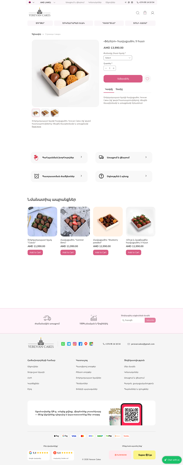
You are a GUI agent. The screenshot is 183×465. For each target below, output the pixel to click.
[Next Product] (153, 221)
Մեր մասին (129, 366)
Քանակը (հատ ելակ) (115, 53)
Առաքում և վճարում (134, 378)
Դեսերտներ (82, 383)
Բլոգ (29, 389)
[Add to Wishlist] (147, 78)
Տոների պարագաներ (86, 389)
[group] (91, 231)
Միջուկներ (32, 366)
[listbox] (47, 2)
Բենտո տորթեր (83, 372)
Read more (36, 126)
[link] (109, 89)
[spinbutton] (109, 68)
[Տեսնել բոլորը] (38, 454)
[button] (47, 2)
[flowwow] (120, 454)
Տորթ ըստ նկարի (36, 372)
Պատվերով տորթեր (86, 366)
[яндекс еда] (144, 454)
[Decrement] (105, 68)
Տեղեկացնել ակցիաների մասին (135, 316)
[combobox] (118, 57)
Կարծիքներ (33, 383)
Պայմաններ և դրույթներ (136, 389)
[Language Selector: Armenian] (31, 2)
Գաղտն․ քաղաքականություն (139, 383)
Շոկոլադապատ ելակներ (88, 378)
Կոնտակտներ (131, 372)
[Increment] (113, 68)
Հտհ (29, 378)
